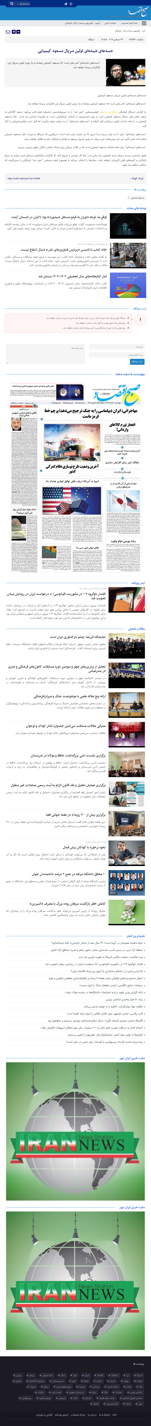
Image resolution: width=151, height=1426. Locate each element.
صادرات (118, 1392)
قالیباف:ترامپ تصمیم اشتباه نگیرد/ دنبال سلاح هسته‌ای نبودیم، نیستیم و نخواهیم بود (96, 1021)
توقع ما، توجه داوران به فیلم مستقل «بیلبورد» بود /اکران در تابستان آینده (59, 217)
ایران (87, 1375)
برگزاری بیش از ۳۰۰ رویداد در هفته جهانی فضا (76, 815)
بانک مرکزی (47, 1375)
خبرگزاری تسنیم (109, 112)
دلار (140, 1387)
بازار (75, 1375)
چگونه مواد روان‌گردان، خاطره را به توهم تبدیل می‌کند (114, 1006)
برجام (31, 1375)
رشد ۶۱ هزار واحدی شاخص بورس (125, 999)
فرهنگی (68, 23)
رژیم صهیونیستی (63, 1387)
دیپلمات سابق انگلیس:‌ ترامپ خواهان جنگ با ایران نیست (111, 985)
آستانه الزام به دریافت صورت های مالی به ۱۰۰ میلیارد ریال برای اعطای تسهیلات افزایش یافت (92, 1028)
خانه (114, 1415)
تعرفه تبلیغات (78, 1415)
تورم (74, 1381)
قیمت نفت (56, 1392)
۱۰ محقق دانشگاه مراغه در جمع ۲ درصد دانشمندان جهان (69, 874)
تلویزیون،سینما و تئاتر (83, 23)
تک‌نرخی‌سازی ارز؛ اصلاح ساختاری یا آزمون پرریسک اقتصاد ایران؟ (107, 971)
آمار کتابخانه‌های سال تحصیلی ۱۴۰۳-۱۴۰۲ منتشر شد (72, 276)
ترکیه (86, 1381)
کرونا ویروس (112, 1404)
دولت (128, 1387)
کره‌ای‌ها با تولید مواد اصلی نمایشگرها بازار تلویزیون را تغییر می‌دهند (105, 1035)
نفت (75, 1398)
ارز (127, 1375)
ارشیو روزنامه (61, 1415)
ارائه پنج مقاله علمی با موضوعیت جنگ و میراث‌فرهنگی (70, 696)
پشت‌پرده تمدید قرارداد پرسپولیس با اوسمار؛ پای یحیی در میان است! (105, 1042)
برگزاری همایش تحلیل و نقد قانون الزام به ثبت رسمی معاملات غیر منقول (58, 785)
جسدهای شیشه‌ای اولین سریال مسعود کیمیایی (75, 51)
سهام (46, 1387)
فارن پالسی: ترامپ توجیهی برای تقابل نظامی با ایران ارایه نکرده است (105, 1013)
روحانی (96, 1387)
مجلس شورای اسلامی (132, 1398)
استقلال (114, 1375)
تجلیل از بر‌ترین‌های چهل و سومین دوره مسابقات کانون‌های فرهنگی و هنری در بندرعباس (57, 669)
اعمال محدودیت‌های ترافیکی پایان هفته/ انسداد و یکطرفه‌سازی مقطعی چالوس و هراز (96, 978)
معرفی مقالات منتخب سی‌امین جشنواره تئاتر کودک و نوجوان (66, 726)
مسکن (88, 1398)
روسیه (82, 1387)
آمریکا (139, 1375)
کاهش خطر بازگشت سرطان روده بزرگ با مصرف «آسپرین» (68, 904)
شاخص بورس (136, 1392)
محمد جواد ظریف (107, 1398)
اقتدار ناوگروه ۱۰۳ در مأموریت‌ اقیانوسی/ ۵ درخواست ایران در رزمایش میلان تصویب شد (56, 596)
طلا (105, 1392)
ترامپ (99, 1381)
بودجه (139, 1381)
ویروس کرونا (45, 1398)
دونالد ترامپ (112, 1387)
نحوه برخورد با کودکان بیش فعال (84, 847)
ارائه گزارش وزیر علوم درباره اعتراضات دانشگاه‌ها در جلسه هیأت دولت (104, 992)
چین (140, 1404)
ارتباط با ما (104, 1415)
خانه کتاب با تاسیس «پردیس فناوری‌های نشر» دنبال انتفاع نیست (64, 250)
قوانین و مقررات (44, 1415)
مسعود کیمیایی (137, 198)
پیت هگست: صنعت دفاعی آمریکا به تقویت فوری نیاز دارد (111, 957)
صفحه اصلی (110, 23)
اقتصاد (100, 1375)
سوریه (32, 1387)
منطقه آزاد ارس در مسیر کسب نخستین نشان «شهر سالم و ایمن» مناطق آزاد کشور (97, 950)
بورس (126, 1381)
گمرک (95, 1404)
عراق (94, 1392)
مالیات (40, 1392)
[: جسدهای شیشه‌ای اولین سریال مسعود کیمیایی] (8, 32)
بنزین (18, 1375)
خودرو (18, 1381)
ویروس (62, 1398)
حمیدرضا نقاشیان (36, 1381)
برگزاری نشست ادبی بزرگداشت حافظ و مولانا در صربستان (68, 755)
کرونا (128, 1404)
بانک (63, 1375)
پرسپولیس (26, 1398)
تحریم (112, 1381)
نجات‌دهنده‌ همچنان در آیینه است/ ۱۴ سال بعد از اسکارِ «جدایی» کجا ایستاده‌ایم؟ (97, 943)
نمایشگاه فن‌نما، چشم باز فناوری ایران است (78, 637)
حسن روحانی (58, 1381)
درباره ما (92, 1415)
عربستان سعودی (76, 1392)
